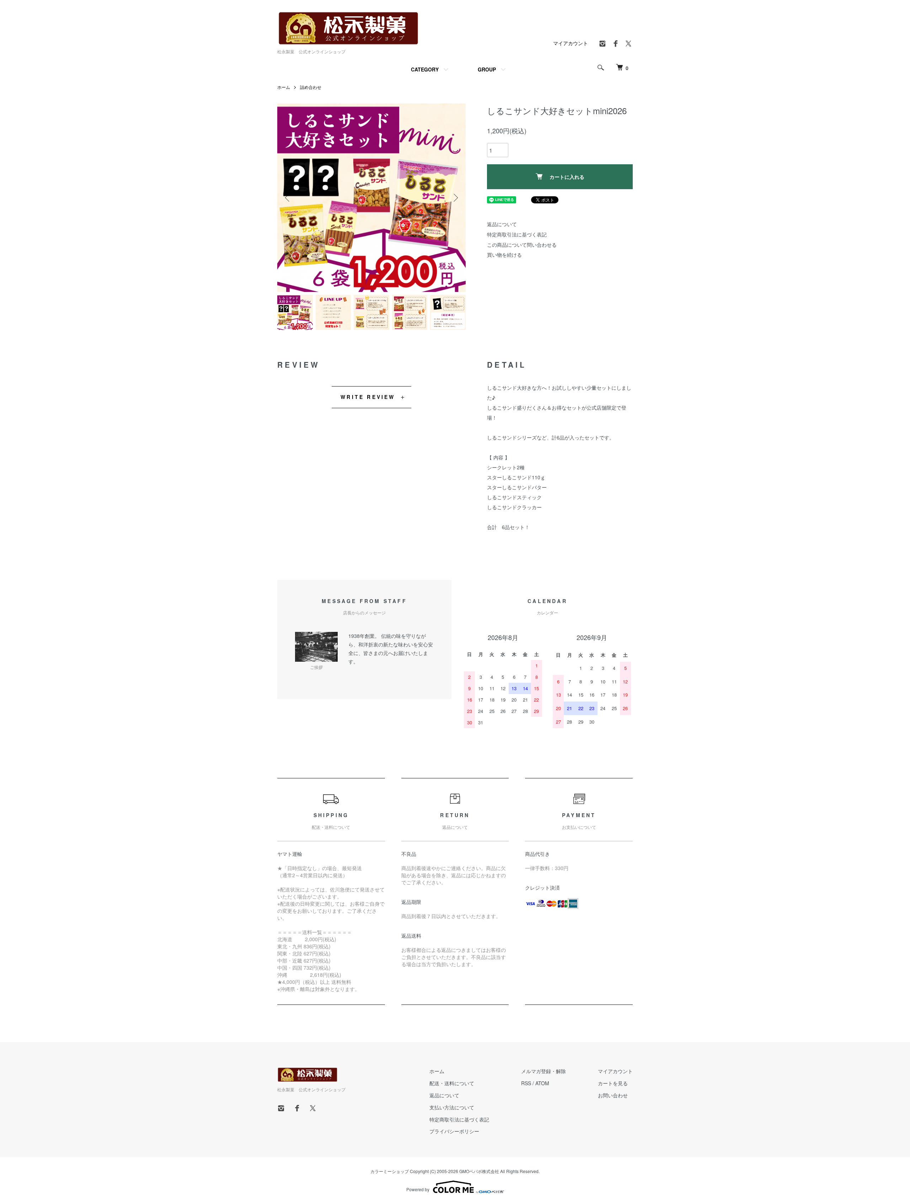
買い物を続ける (504, 254)
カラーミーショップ (389, 1171)
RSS (526, 1083)
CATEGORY (425, 69)
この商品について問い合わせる (522, 244)
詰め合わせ (310, 87)
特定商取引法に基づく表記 (517, 234)
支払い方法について (451, 1107)
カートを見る (613, 1083)
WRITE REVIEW (368, 396)
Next (455, 197)
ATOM (542, 1083)
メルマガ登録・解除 (543, 1071)
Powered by (417, 1189)
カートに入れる (567, 176)
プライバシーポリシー (454, 1131)
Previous (288, 197)
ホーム (283, 87)
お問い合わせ (613, 1095)
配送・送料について (451, 1083)
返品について (502, 224)
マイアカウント (570, 43)
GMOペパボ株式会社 (479, 1171)
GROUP (487, 69)
